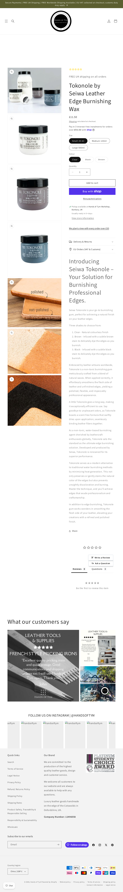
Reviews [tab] (77, 569)
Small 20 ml (78, 141)
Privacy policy (79, 882)
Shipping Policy (15, 796)
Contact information (95, 885)
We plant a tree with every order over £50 (89, 228)
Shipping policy (109, 882)
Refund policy (65, 882)
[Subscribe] (58, 844)
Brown (103, 160)
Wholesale (13, 827)
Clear (75, 159)
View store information (83, 218)
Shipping (73, 121)
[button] (6, 21)
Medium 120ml (99, 141)
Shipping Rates (15, 802)
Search (11, 762)
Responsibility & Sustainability (22, 820)
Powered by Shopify (49, 882)
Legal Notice (14, 775)
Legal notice (111, 885)
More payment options (92, 198)
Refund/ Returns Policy (19, 789)
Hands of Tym (35, 882)
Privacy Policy (14, 782)
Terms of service (94, 882)
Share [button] (75, 531)
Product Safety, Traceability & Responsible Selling (22, 811)
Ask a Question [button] (102, 563)
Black (89, 160)
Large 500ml (78, 147)
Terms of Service (15, 768)
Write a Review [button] (102, 557)
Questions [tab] (97, 569)
